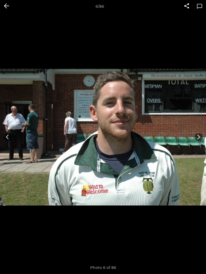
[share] (186, 6)
